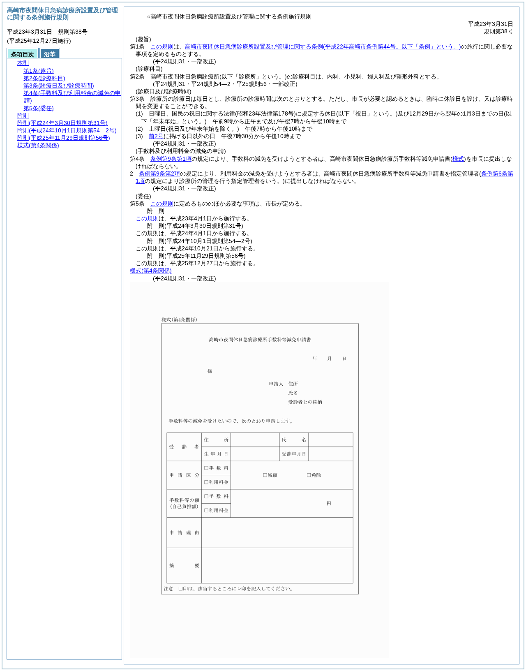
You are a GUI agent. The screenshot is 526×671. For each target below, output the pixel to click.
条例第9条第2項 (159, 173)
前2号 (156, 136)
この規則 (161, 46)
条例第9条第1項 (170, 158)
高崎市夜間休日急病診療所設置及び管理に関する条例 (323, 46)
